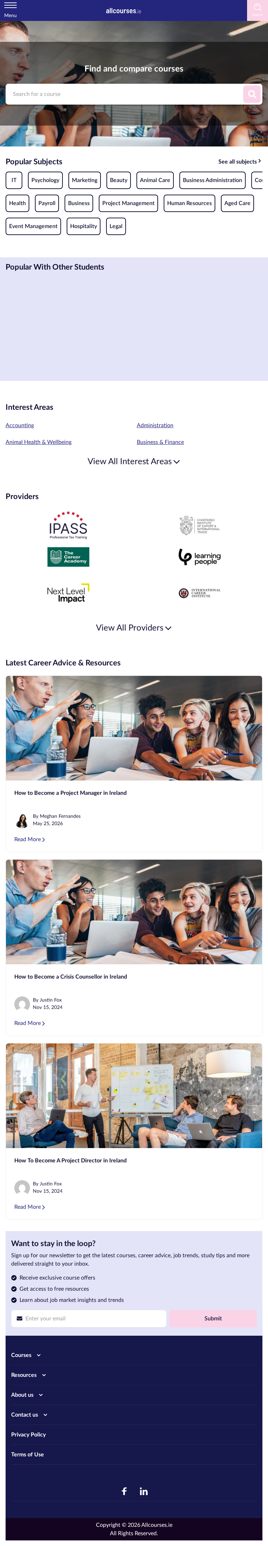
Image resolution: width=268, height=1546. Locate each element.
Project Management (128, 203)
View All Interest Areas (130, 462)
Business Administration (212, 180)
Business (79, 203)
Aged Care (237, 203)
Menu (10, 15)
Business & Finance (160, 442)
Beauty (118, 180)
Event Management (33, 226)
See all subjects (237, 162)
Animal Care (155, 180)
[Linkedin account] (144, 1491)
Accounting (20, 425)
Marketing (84, 180)
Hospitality (83, 226)
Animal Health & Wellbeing (39, 442)
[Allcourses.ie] (123, 10)
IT (14, 180)
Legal (116, 226)
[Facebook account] (124, 1491)
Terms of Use (27, 1454)
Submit (213, 1318)
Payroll (46, 203)
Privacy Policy (28, 1435)
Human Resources (189, 203)
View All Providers (129, 628)
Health (17, 203)
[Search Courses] (251, 94)
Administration (155, 425)
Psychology (45, 180)
